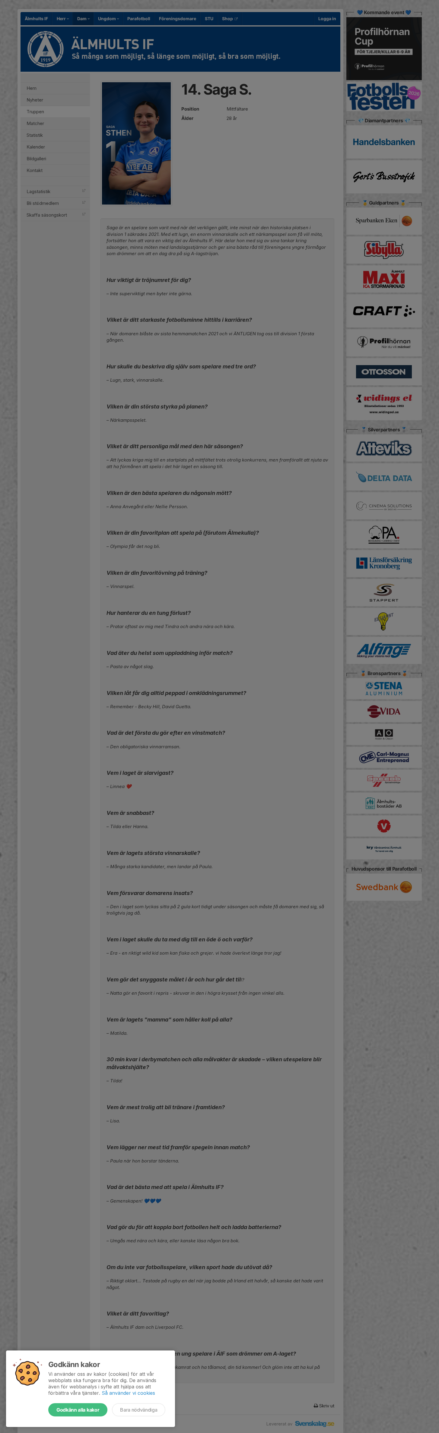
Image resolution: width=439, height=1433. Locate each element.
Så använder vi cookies (128, 1393)
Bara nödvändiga (138, 1410)
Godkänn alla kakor (77, 1410)
